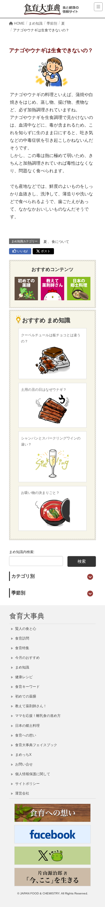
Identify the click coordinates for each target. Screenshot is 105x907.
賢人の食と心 (25, 629)
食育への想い (25, 735)
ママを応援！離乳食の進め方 (37, 716)
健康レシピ (23, 677)
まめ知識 (21, 667)
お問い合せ (23, 764)
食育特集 (21, 648)
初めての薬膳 (25, 696)
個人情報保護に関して (32, 774)
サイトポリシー (27, 784)
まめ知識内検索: (21, 552)
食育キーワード (27, 687)
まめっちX (23, 755)
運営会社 (21, 793)
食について (60, 242)
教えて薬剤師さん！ (30, 706)
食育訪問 (21, 638)
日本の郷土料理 (27, 726)
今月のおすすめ (27, 658)
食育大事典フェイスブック (35, 745)
